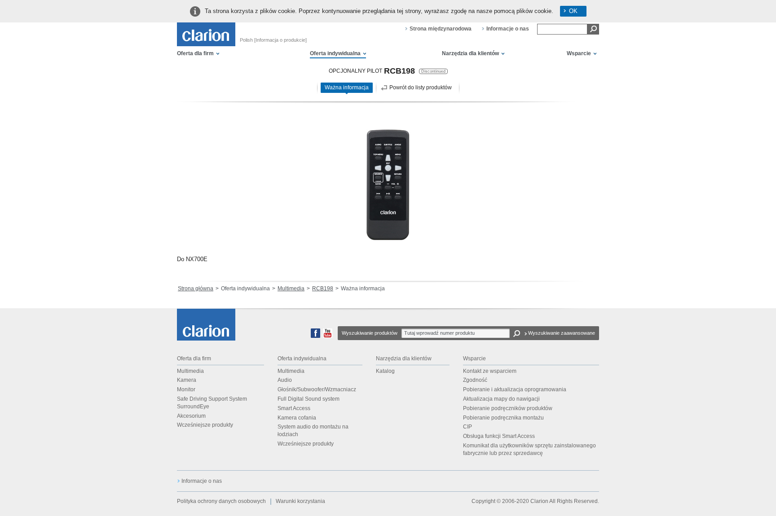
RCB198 (322, 288)
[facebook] (315, 336)
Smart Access (294, 408)
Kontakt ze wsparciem (489, 371)
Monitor (186, 389)
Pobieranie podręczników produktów (507, 408)
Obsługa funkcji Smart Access (499, 436)
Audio (285, 380)
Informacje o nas (507, 29)
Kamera (186, 380)
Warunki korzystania (300, 501)
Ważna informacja (347, 87)
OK (573, 11)
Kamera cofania (297, 418)
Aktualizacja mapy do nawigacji (501, 399)
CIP (467, 427)
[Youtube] (327, 336)
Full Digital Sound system (309, 399)
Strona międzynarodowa (441, 29)
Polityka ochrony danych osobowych (221, 501)
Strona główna (195, 288)
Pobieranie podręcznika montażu (503, 418)
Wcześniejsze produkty (205, 425)
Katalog (385, 371)
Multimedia (291, 288)
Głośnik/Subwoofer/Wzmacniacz (317, 389)
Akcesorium (191, 416)
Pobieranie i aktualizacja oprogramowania (514, 389)
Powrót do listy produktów (420, 87)
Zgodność (475, 380)
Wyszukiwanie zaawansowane (561, 333)
